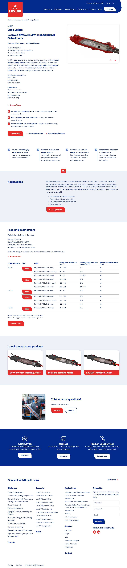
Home (10, 20)
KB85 (27, 269)
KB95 (27, 280)
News (38, 532)
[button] (110, 60)
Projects (11, 542)
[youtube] (94, 532)
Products (18, 20)
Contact (68, 553)
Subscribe (98, 521)
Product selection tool (95, 3)
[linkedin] (98, 532)
